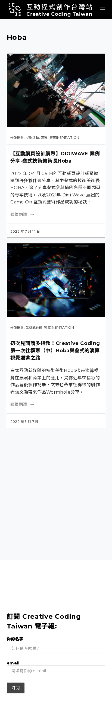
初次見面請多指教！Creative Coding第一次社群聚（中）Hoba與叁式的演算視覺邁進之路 (55, 350)
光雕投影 (17, 138)
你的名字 (15, 638)
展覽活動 (32, 138)
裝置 (44, 138)
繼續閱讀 (18, 214)
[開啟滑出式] (102, 9)
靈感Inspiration (64, 138)
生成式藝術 (34, 327)
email (13, 663)
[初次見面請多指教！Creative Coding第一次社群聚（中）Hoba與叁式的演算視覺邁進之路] (56, 280)
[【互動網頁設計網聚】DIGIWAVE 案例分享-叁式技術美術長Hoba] (56, 90)
